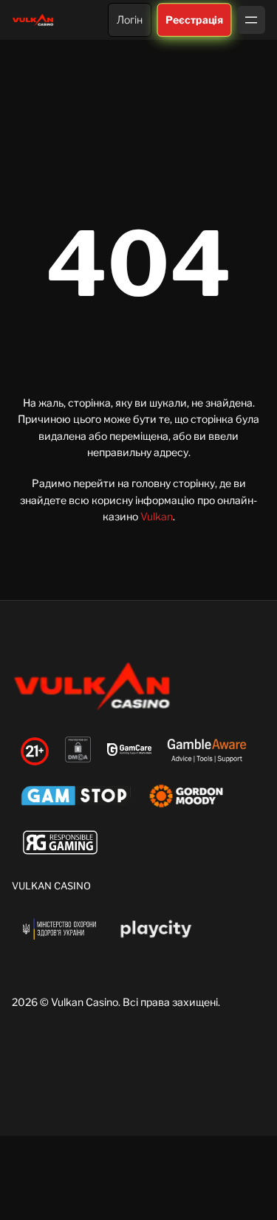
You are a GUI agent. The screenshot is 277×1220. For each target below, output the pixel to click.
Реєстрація (194, 19)
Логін (130, 19)
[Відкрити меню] (251, 20)
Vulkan (156, 516)
